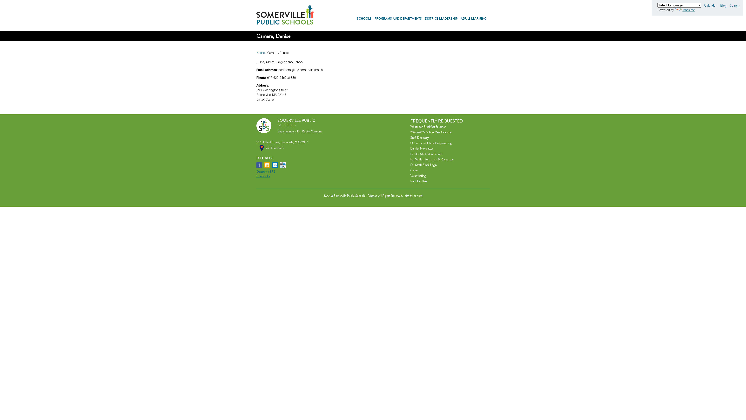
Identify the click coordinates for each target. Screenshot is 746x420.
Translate (688, 10)
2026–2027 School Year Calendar (431, 132)
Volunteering (418, 175)
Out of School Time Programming (430, 143)
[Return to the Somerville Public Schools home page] (285, 23)
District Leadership (441, 18)
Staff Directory (419, 137)
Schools (364, 18)
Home (260, 53)
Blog (723, 5)
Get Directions (275, 148)
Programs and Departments (398, 18)
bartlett (418, 195)
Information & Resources (438, 159)
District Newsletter (421, 148)
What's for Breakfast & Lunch (428, 126)
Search (734, 5)
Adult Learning (473, 18)
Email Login (430, 165)
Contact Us (263, 176)
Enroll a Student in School (426, 154)
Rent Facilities (418, 181)
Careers (415, 170)
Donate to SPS (265, 171)
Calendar (710, 5)
